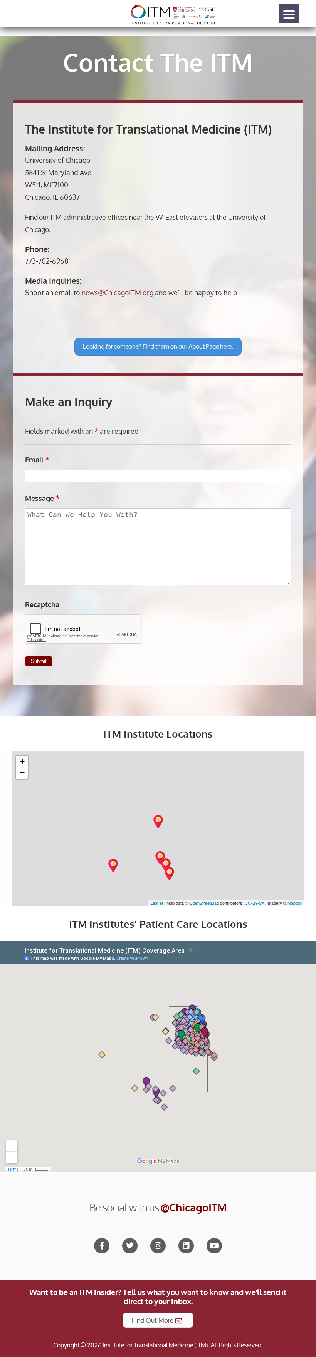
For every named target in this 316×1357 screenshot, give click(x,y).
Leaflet (156, 903)
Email (37, 459)
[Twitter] (130, 1245)
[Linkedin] (186, 1245)
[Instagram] (158, 1245)
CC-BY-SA (254, 903)
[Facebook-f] (101, 1245)
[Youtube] (214, 1245)
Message (42, 498)
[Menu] (289, 13)
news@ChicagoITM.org (117, 292)
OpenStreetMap (204, 903)
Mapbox (295, 903)
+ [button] (22, 761)
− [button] (22, 773)
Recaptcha (42, 604)
